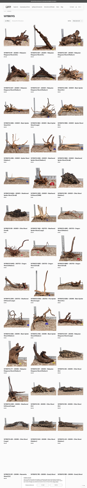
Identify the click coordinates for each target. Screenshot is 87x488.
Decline (56, 485)
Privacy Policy (55, 481)
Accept (42, 485)
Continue (32, 254)
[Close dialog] (65, 229)
